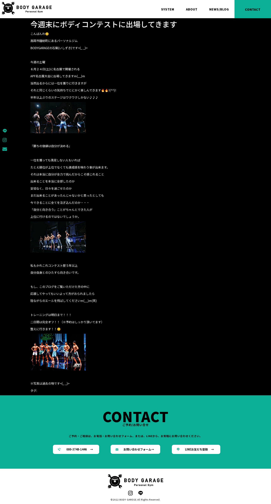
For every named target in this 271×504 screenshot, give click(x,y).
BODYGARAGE (121, 390)
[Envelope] (4, 149)
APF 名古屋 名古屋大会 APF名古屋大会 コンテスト (74, 390)
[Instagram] (4, 139)
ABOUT (191, 9)
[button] (76, 449)
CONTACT (252, 9)
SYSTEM (167, 9)
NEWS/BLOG (219, 9)
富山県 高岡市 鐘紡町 (126, 395)
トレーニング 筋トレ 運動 (209, 390)
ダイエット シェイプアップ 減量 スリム (160, 390)
